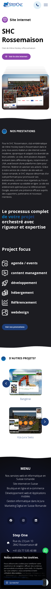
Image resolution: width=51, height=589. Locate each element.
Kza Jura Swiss (25, 437)
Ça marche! (13, 583)
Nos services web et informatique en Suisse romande (25, 477)
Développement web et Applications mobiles (25, 494)
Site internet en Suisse (25, 483)
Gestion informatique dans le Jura (25, 501)
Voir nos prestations (14, 327)
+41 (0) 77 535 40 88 (24, 550)
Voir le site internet (17, 56)
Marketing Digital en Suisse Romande (25, 506)
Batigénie (25, 399)
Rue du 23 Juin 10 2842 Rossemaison (24, 542)
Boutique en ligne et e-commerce (25, 488)
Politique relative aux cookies (15, 577)
